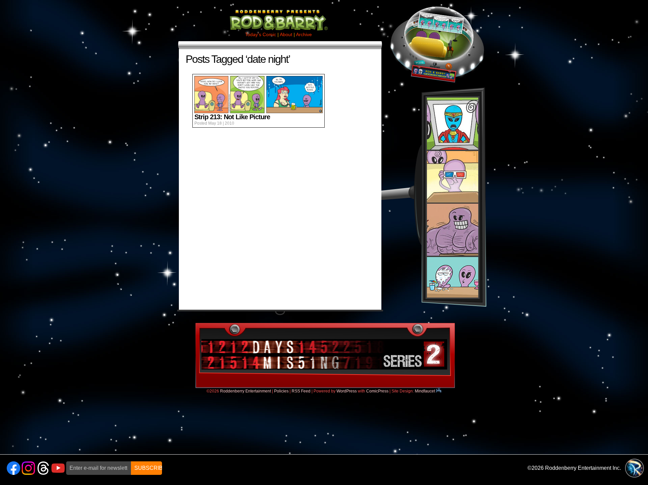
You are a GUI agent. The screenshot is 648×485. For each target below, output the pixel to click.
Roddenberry (634, 468)
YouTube (58, 468)
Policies (281, 391)
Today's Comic (260, 34)
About (286, 34)
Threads (43, 468)
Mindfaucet (425, 391)
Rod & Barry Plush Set (453, 197)
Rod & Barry (278, 15)
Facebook (13, 468)
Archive (304, 34)
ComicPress (377, 391)
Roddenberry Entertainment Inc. (583, 468)
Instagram (28, 468)
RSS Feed (301, 391)
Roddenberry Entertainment (245, 391)
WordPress (346, 391)
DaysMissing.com (324, 354)
